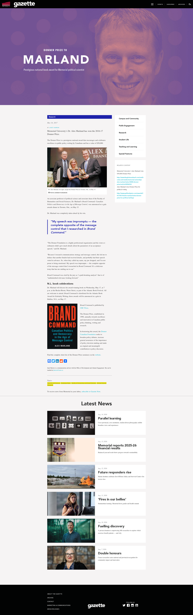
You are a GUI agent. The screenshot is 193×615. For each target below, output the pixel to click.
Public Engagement (126, 126)
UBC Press (84, 308)
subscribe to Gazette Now (91, 391)
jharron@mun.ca (58, 370)
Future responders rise (114, 472)
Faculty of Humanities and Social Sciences (83, 383)
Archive (50, 598)
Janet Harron (54, 127)
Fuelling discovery (111, 526)
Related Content (123, 165)
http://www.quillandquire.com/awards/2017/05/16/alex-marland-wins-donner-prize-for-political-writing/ (130, 195)
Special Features (125, 154)
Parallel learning (109, 418)
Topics (49, 381)
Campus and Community (129, 119)
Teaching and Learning (128, 147)
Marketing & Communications (58, 605)
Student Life (124, 140)
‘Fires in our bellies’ (112, 499)
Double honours (109, 553)
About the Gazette (54, 594)
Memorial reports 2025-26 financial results (117, 447)
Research (50, 385)
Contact (50, 601)
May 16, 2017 (52, 122)
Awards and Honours (54, 383)
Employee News (66, 383)
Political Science (101, 383)
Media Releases (53, 609)
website (98, 355)
